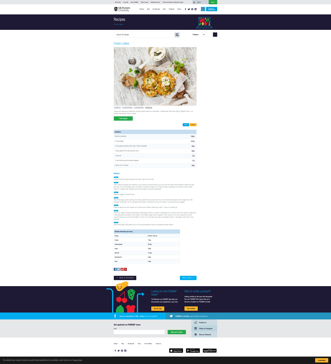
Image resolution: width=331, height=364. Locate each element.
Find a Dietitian (148, 343)
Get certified (191, 308)
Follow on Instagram (206, 328)
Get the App (158, 308)
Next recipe (186, 278)
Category (196, 34)
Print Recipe (123, 118)
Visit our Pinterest (205, 334)
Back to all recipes (126, 278)
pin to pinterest (122, 269)
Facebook (185, 9)
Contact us (202, 322)
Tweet (118, 269)
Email (115, 328)
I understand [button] (321, 360)
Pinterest (192, 9)
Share (115, 269)
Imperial (193, 124)
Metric (185, 124)
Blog (123, 343)
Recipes (116, 343)
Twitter (188, 9)
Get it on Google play (192, 350)
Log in (213, 2)
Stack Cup (149, 107)
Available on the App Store (176, 350)
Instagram (195, 9)
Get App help (131, 343)
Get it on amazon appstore (209, 350)
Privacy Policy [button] (77, 360)
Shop (139, 343)
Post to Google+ (125, 269)
